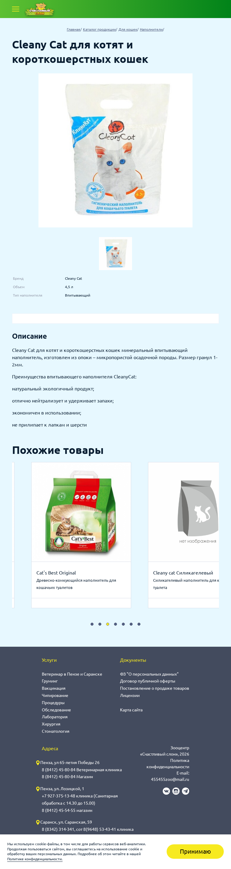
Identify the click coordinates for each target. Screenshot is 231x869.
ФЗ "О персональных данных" (149, 674)
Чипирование (55, 695)
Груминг (50, 681)
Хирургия (51, 724)
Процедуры (53, 702)
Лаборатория (55, 716)
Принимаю (195, 851)
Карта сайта (131, 709)
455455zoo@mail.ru (170, 779)
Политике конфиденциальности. (35, 859)
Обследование (56, 709)
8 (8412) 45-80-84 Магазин (67, 776)
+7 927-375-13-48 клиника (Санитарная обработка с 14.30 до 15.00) (80, 800)
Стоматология (55, 731)
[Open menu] (15, 9)
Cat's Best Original (56, 572)
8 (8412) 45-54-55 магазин (67, 810)
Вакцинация (54, 688)
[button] (92, 624)
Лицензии (130, 695)
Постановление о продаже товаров (154, 688)
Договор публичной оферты (147, 681)
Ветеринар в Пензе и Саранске (72, 674)
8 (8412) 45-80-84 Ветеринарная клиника (82, 769)
